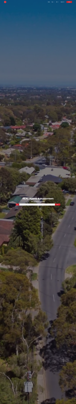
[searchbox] (33, 204)
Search (58, 204)
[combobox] (37, 205)
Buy (17, 204)
